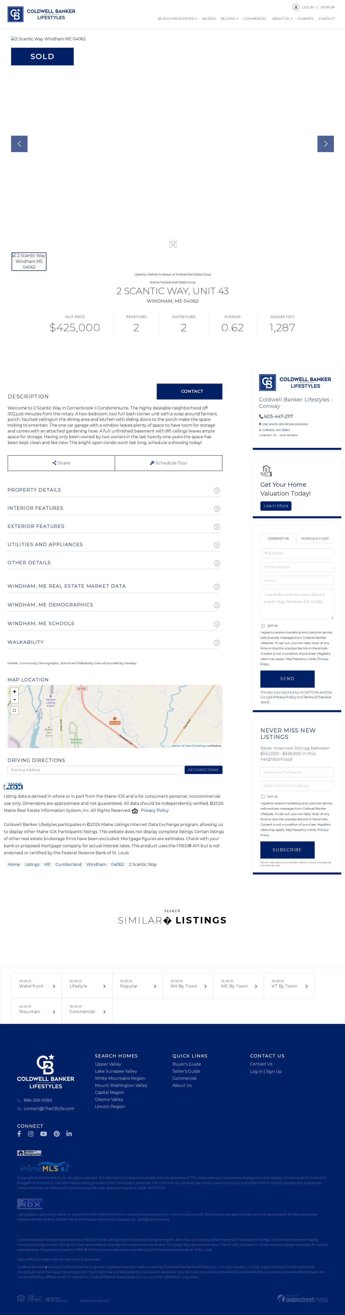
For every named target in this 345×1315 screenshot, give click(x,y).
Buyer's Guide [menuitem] (187, 1064)
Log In (308, 7)
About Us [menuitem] (280, 18)
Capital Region (109, 1092)
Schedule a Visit (315, 538)
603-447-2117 (278, 416)
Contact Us (268, 435)
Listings (32, 864)
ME (47, 864)
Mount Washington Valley (121, 1085)
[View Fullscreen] (14, 710)
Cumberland (69, 864)
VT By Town (284, 986)
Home (14, 864)
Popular (129, 986)
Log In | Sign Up (266, 1071)
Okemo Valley (109, 1099)
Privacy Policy (155, 810)
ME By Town (234, 986)
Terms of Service (317, 697)
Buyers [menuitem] (209, 18)
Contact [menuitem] (326, 18)
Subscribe (287, 849)
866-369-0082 (38, 1100)
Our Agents (289, 435)
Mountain (29, 1011)
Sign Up (328, 7)
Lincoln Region (110, 1106)
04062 (117, 864)
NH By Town (184, 986)
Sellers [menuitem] (228, 18)
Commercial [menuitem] (255, 18)
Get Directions (203, 770)
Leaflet (175, 745)
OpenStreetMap (195, 745)
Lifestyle (78, 986)
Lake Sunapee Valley (116, 1071)
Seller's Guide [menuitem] (186, 1071)
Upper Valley (108, 1064)
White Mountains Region (120, 1078)
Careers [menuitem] (305, 18)
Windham (96, 864)
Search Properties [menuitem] (176, 18)
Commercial (82, 1011)
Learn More (276, 505)
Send (287, 678)
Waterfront (31, 986)
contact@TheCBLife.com (49, 1108)
